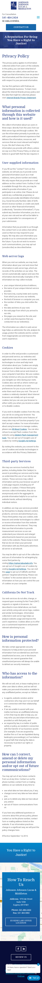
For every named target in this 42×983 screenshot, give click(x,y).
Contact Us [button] (21, 27)
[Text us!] (34, 978)
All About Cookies (19, 429)
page (8, 572)
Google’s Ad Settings (27, 441)
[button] (38, 17)
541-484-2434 (10, 17)
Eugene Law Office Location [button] (21, 922)
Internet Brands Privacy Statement (21, 98)
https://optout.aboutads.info (21, 563)
